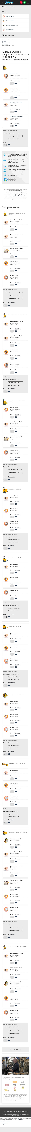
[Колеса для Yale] (6, 1091)
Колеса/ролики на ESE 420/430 (16, 695)
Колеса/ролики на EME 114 (15, 557)
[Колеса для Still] (6, 1088)
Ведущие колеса (10, 16)
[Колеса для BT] (14, 1088)
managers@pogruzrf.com (18, 195)
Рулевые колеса (9, 29)
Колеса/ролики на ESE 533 (15, 626)
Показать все (15, 1049)
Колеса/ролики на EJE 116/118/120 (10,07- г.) (17, 401)
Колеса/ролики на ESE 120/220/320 (17, 763)
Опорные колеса (10, 20)
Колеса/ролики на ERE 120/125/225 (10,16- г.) (17, 214)
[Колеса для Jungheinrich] (6, 1082)
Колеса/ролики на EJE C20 (15, 489)
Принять (5, 1124)
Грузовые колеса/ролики (12, 25)
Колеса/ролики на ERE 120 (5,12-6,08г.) (18, 314)
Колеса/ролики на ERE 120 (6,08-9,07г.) (18, 946)
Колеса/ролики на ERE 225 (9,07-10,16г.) (18, 832)
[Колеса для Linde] (6, 1085)
